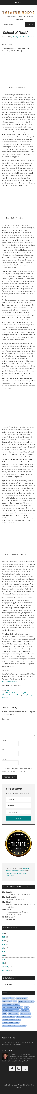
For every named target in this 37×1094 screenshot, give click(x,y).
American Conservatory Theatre (11, 1019)
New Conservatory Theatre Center (12, 1007)
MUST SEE (6, 1001)
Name (4, 740)
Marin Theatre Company (23, 1016)
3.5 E (7, 690)
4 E (3, 941)
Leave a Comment (28, 37)
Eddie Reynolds (16, 37)
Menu (20, 2)
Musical (24, 695)
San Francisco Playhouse (26, 1001)
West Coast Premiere (8, 1016)
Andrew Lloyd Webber (23, 693)
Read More (27, 1061)
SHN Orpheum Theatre (14, 695)
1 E (3, 963)
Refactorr (18, 1087)
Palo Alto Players (13, 1013)
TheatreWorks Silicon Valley (10, 1004)
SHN (3, 55)
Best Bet (5, 967)
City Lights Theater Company (10, 1022)
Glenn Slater (12, 693)
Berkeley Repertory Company (10, 1010)
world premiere (22, 998)
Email (4, 750)
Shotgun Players (25, 1013)
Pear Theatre (25, 1010)
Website (4, 759)
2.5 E (3, 952)
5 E (3, 933)
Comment (6, 719)
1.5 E (3, 959)
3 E (3, 948)
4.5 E (3, 937)
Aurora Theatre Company (9, 1025)
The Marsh (22, 1025)
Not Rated (5, 970)
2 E (3, 955)
